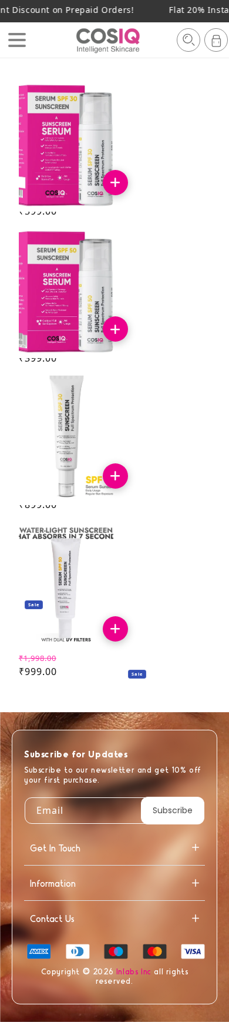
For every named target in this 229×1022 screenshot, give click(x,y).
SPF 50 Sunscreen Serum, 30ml (61, 327)
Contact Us (52, 918)
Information (53, 883)
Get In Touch (55, 847)
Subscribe (173, 810)
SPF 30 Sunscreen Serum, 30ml (61, 181)
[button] (188, 40)
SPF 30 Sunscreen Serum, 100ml (61, 474)
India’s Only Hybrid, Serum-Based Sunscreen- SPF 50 (62, 627)
